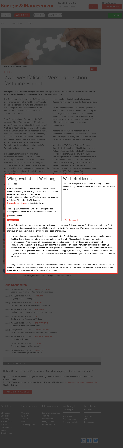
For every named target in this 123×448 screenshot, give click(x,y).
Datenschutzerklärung (16, 203)
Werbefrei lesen (70, 220)
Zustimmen (13, 220)
